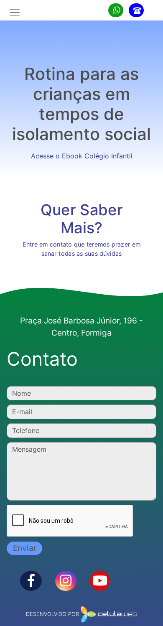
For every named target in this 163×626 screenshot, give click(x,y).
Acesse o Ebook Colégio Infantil (81, 156)
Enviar (24, 548)
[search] (115, 10)
